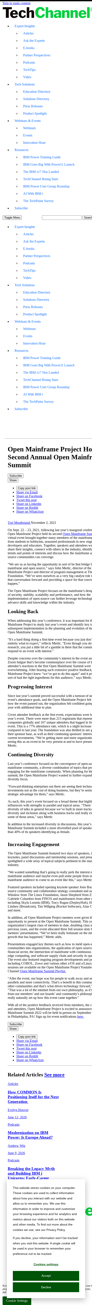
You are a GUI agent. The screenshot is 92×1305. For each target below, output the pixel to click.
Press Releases (33, 106)
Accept (46, 1275)
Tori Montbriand (19, 522)
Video (27, 77)
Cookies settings (46, 1264)
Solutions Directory (36, 99)
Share (13, 480)
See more (54, 1074)
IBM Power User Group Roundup (46, 186)
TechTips (29, 70)
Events (27, 135)
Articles (28, 33)
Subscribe (21, 208)
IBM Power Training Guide (42, 157)
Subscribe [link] (15, 475)
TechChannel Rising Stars (40, 179)
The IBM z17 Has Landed (41, 172)
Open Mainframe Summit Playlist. (43, 971)
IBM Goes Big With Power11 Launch (48, 164)
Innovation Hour (34, 142)
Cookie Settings (17, 1300)
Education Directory (36, 91)
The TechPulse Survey (38, 201)
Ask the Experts (34, 40)
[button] (12, 217)
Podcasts (29, 62)
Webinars (29, 128)
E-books (28, 48)
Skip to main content (16, 3)
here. (80, 1016)
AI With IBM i (33, 193)
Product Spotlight (35, 113)
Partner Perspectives (36, 55)
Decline (46, 1287)
